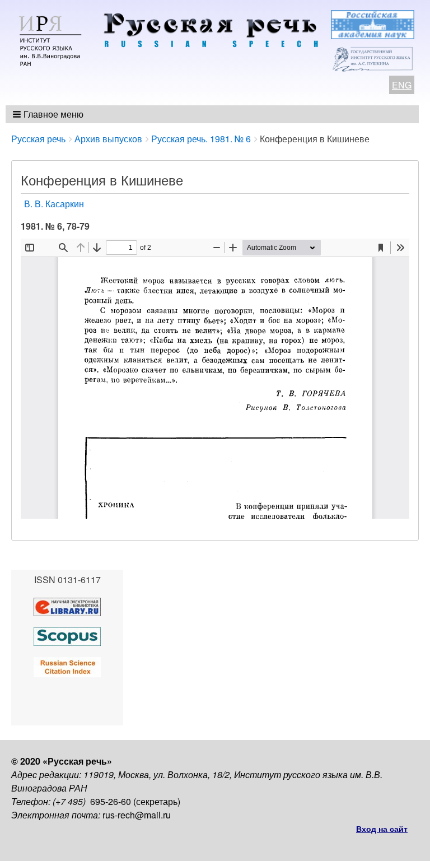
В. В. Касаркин (54, 203)
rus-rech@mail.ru (136, 814)
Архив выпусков (108, 138)
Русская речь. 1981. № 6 (201, 138)
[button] (49, 114)
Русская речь (38, 138)
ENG (402, 84)
